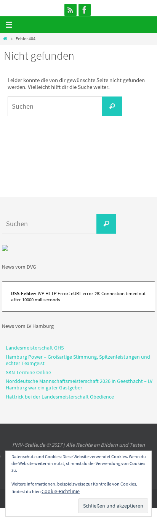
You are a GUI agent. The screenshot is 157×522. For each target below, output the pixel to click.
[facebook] (84, 10)
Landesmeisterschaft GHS (35, 347)
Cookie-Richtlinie (61, 491)
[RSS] (70, 10)
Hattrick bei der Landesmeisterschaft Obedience (60, 396)
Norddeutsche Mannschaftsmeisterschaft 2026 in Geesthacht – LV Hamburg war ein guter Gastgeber (79, 384)
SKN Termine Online (28, 372)
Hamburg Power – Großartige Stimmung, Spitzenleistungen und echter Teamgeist (78, 360)
